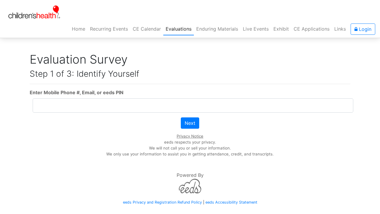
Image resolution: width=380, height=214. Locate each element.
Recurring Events (109, 29)
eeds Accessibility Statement (231, 202)
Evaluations (178, 29)
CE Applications (312, 29)
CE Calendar (147, 29)
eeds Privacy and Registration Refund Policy (162, 202)
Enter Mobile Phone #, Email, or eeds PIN (77, 92)
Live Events (256, 29)
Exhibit (281, 29)
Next (190, 123)
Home (80, 29)
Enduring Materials (217, 29)
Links (340, 29)
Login (364, 29)
